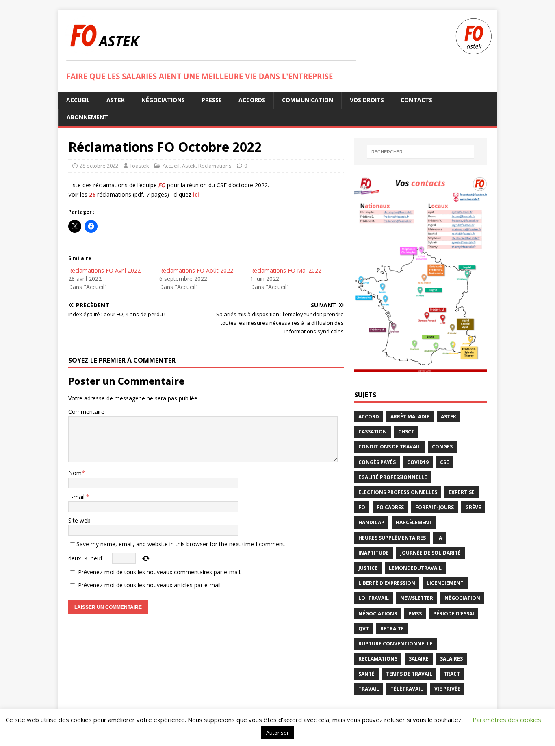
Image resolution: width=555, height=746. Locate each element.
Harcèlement (414, 522)
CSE (444, 462)
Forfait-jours (434, 507)
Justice (367, 567)
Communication (307, 100)
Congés (442, 446)
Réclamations (215, 165)
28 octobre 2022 (99, 165)
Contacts (416, 100)
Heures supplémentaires (392, 537)
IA (439, 537)
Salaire (419, 658)
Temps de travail (409, 673)
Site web (79, 520)
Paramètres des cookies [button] (507, 719)
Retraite (392, 628)
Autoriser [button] (277, 732)
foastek (139, 165)
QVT (363, 628)
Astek (115, 100)
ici (196, 194)
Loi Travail (373, 598)
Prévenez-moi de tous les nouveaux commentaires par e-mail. (159, 572)
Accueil (78, 100)
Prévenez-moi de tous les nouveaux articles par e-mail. (150, 585)
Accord (368, 416)
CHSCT (406, 431)
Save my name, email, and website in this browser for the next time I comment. (181, 544)
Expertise (462, 492)
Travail (368, 688)
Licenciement (445, 583)
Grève (473, 507)
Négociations (163, 100)
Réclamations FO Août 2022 (196, 270)
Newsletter (416, 598)
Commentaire (86, 412)
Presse (212, 100)
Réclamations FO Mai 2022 (285, 270)
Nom (75, 473)
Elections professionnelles (397, 492)
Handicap (371, 522)
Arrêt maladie (409, 416)
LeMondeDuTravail (415, 567)
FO (361, 507)
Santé (366, 673)
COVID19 (418, 462)
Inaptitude (373, 552)
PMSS (415, 613)
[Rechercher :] (420, 152)
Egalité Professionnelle (392, 477)
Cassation (372, 431)
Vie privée (447, 688)
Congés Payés (377, 462)
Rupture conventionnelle (395, 643)
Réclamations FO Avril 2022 (104, 270)
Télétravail (406, 688)
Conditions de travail (389, 446)
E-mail (77, 497)
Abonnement (87, 117)
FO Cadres (390, 507)
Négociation (462, 598)
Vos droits (367, 100)
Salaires (451, 658)
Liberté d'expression (386, 583)
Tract (452, 673)
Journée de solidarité (430, 552)
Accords (251, 100)
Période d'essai (453, 613)
